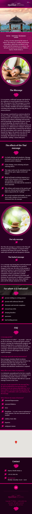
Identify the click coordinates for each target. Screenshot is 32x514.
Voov (21, 505)
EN (28, 2)
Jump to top (16, 487)
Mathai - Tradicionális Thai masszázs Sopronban (16, 4)
